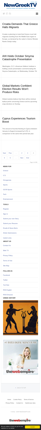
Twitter (5, 280)
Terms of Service (29, 399)
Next (21, 158)
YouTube (6, 285)
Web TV (6, 250)
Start (4, 153)
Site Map (6, 266)
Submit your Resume (10, 223)
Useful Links (7, 238)
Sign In (5, 214)
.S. (5, 175)
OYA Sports (8, 189)
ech (5, 194)
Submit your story (30, 403)
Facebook (6, 275)
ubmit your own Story (11, 218)
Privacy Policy (8, 255)
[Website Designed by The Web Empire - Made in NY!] (20, 421)
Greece (5, 170)
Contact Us (7, 245)
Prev (10, 153)
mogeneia (7, 180)
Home (9, 399)
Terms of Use (7, 260)
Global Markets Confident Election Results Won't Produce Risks (17, 89)
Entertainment (8, 199)
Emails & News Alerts (10, 228)
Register (6, 209)
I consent (32, 427)
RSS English (7, 290)
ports (6, 185)
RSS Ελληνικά (8, 295)
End (27, 158)
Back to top (21, 388)
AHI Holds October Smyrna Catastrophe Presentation (18, 58)
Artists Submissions (10, 233)
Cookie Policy (17, 399)
